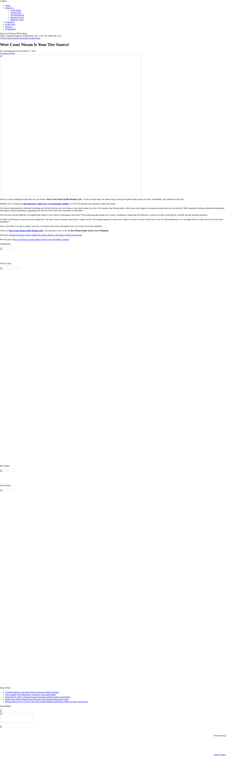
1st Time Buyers (17, 15)
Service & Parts (8, 53)
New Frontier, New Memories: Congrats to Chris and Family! (30, 695)
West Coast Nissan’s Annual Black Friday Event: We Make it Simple (40, 239)
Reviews (8, 27)
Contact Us (10, 22)
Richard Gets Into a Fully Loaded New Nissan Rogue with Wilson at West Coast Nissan (45, 235)
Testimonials (10, 29)
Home (7, 5)
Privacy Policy (220, 755)
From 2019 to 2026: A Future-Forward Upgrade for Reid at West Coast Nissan (37, 697)
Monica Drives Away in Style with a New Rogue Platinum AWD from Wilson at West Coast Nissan (46, 702)
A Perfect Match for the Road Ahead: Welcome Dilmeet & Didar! (32, 692)
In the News (10, 24)
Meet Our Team (17, 20)
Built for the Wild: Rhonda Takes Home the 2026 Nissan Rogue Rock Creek (37, 699)
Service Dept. (16, 12)
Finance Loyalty (17, 17)
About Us (9, 8)
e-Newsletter (15, 10)
